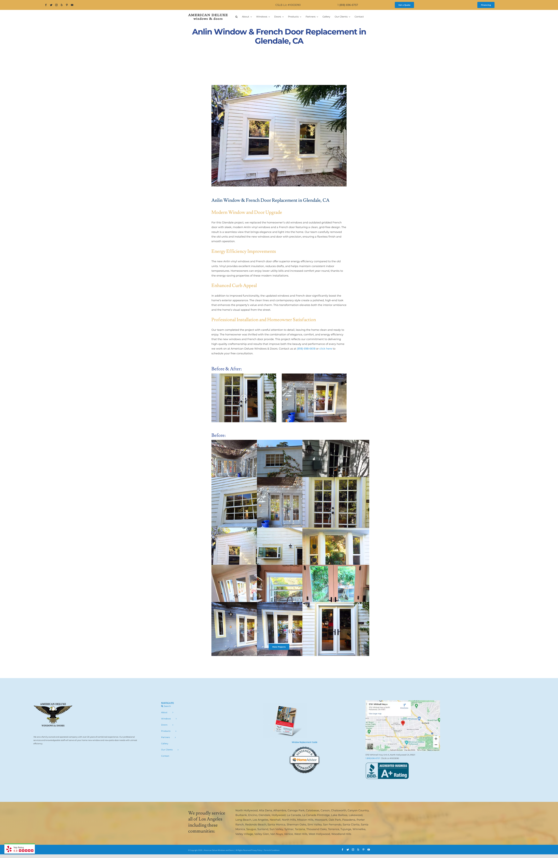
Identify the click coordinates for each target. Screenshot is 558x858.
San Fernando (332, 824)
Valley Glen (261, 834)
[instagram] (56, 5)
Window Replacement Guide (304, 742)
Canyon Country (358, 810)
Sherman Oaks (296, 824)
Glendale (264, 815)
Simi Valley (314, 824)
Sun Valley (276, 829)
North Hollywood (246, 810)
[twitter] (51, 5)
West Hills (300, 834)
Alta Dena (265, 810)
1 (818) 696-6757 (348, 5)
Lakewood (355, 815)
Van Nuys (276, 834)
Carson (325, 810)
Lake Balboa (339, 815)
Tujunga (345, 829)
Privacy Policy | (257, 850)
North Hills (289, 819)
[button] (236, 16)
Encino (252, 815)
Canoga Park (296, 810)
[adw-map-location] (402, 701)
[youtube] (72, 5)
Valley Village (244, 834)
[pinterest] (67, 5)
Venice (288, 834)
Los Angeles (260, 819)
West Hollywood (319, 834)
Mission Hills (305, 819)
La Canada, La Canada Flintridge (308, 815)
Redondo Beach (255, 824)
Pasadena (348, 819)
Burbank (241, 815)
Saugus (251, 829)
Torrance (333, 829)
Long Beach (243, 819)
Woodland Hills (341, 834)
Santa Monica (276, 824)
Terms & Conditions (272, 850)
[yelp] (61, 5)
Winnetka (359, 829)
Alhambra (279, 810)
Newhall (275, 819)
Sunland (262, 829)
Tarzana (300, 829)
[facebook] (46, 5)
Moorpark (321, 819)
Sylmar (289, 829)
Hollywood (279, 815)
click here (325, 348)
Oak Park (335, 819)
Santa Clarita (351, 824)
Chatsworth (338, 810)
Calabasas (312, 810)
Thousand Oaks (316, 829)
